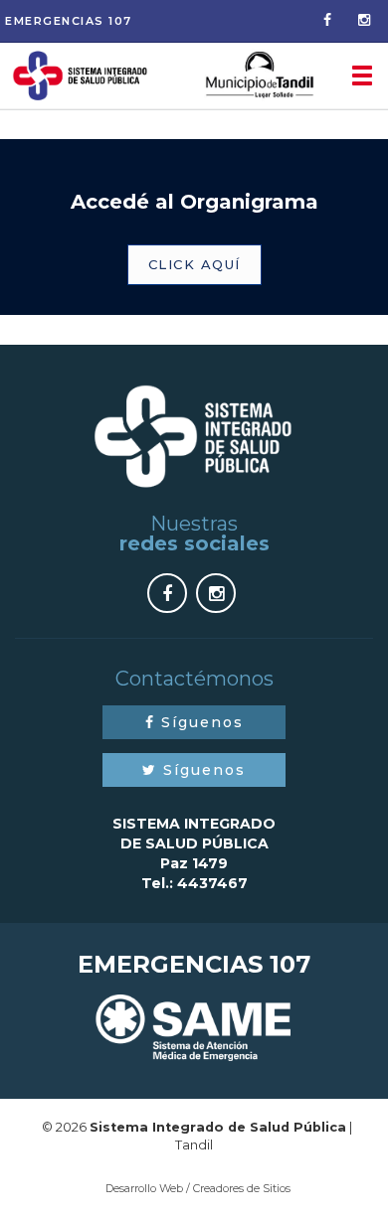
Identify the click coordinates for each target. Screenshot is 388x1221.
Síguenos (199, 722)
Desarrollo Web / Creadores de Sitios (198, 1188)
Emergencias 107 (68, 21)
